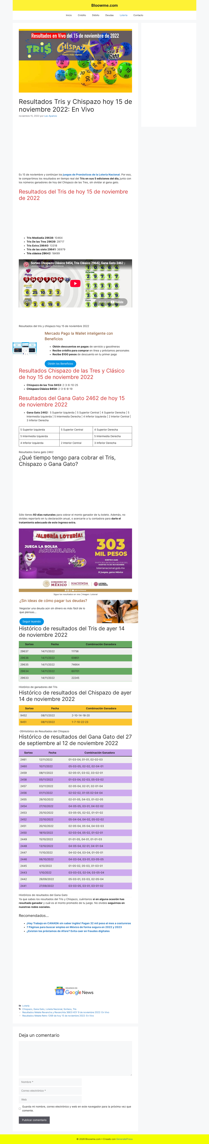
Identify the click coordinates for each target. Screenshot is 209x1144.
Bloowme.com (104, 5)
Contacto (138, 15)
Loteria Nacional (54, 1009)
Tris (75, 1009)
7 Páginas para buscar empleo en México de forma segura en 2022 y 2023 (74, 927)
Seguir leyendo (31, 621)
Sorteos (67, 1009)
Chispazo (27, 1009)
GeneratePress (124, 1139)
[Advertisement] (43, 147)
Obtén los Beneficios (60, 363)
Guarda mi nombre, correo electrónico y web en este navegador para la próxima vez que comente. (76, 1108)
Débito (95, 15)
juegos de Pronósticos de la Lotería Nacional (91, 174)
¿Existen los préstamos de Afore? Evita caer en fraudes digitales (68, 931)
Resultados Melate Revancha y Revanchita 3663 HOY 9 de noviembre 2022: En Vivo (65, 1012)
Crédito (82, 15)
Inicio (69, 15)
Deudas (109, 15)
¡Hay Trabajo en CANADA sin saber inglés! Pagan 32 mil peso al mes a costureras (79, 923)
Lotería (123, 15)
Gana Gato (39, 1009)
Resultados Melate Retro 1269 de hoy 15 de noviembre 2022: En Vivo (58, 1015)
